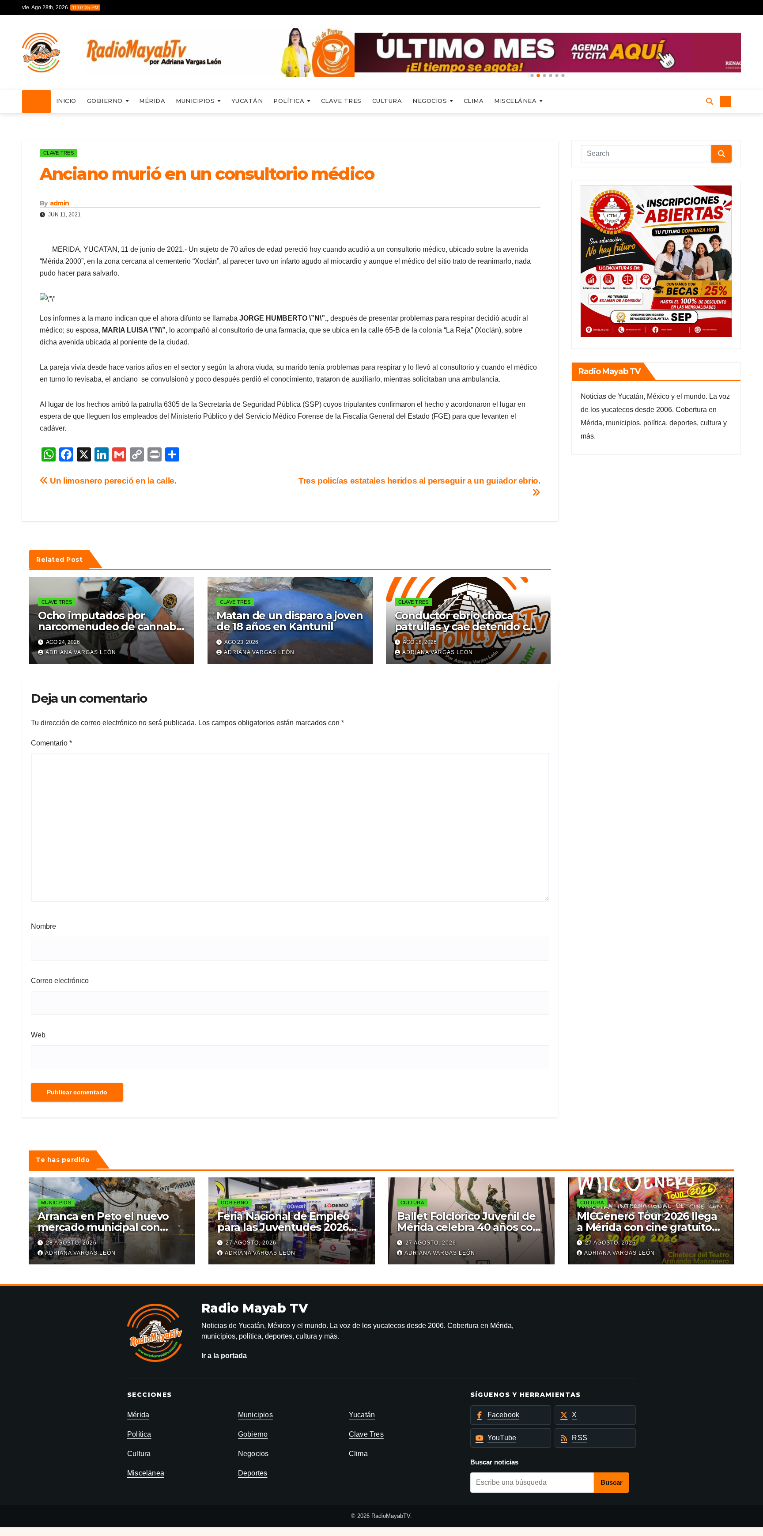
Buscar (612, 1482)
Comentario (51, 743)
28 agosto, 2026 (71, 1243)
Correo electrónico (60, 980)
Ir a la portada (224, 1355)
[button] (532, 75)
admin (59, 203)
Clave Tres (341, 100)
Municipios (196, 100)
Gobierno (106, 100)
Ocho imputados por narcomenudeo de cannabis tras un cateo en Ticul (111, 626)
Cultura (387, 100)
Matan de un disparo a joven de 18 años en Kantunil (289, 621)
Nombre (43, 926)
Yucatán (247, 100)
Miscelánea (516, 100)
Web (38, 1035)
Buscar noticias (494, 1462)
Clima (474, 100)
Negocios (430, 100)
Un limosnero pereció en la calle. (112, 480)
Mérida (152, 100)
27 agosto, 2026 (251, 1243)
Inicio (66, 100)
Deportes (253, 1473)
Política (289, 100)
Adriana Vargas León (80, 652)
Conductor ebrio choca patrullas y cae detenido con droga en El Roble (468, 626)
